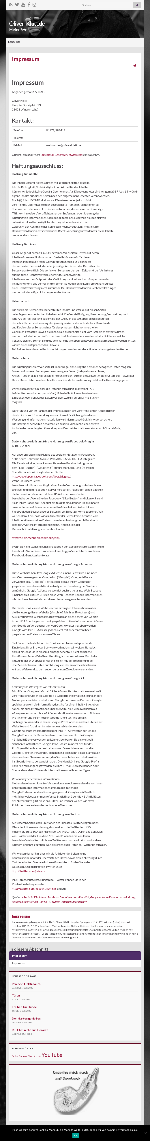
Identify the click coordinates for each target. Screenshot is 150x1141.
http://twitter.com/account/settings (34, 888)
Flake (30, 1056)
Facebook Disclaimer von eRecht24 (68, 897)
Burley (15, 1056)
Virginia (37, 1056)
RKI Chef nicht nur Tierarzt (30, 1030)
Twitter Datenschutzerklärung (69, 901)
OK (76, 1135)
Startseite (14, 41)
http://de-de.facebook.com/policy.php (36, 537)
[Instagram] (34, 4)
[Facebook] (29, 4)
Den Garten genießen (26, 1018)
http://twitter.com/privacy (28, 871)
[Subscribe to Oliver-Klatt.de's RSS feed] (11, 4)
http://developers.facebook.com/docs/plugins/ (41, 476)
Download (23, 1056)
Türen (16, 995)
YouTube (52, 1054)
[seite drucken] (135, 65)
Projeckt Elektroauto (26, 984)
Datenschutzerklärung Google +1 (31, 901)
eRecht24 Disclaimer (34, 897)
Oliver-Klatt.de (27, 23)
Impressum (21, 916)
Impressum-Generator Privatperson (61, 154)
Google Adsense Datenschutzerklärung (112, 897)
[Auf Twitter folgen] (17, 4)
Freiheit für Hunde (24, 1007)
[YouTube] (23, 4)
